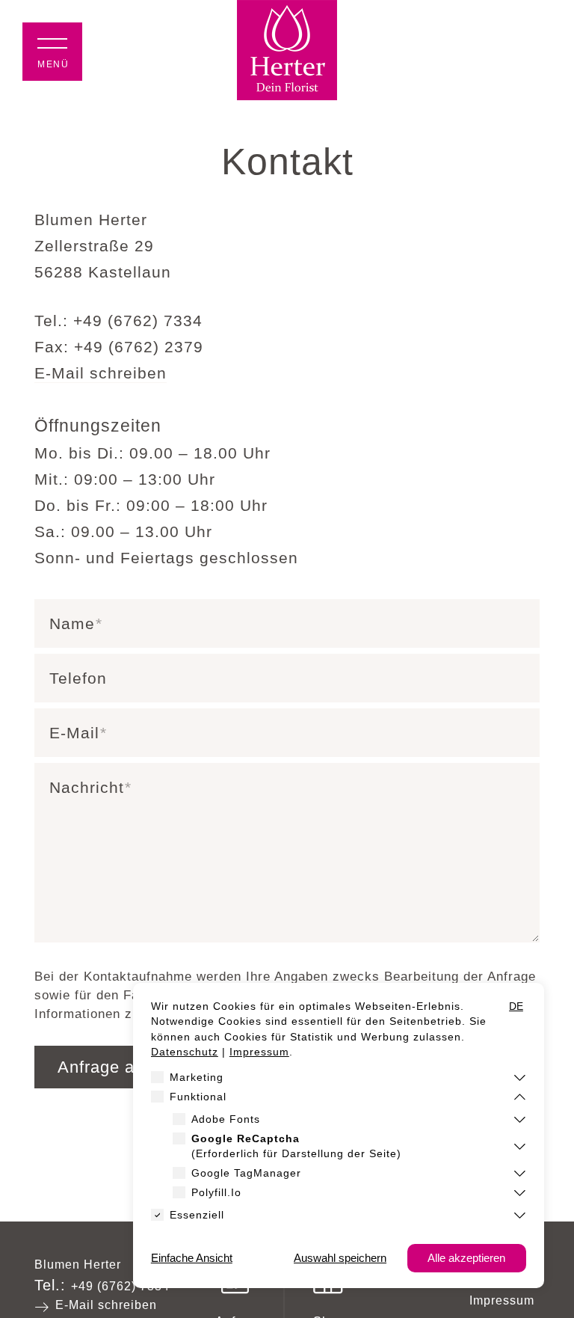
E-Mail (74, 732)
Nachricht (86, 787)
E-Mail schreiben (100, 372)
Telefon (78, 678)
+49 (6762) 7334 (120, 1286)
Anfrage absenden (130, 1067)
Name (72, 623)
